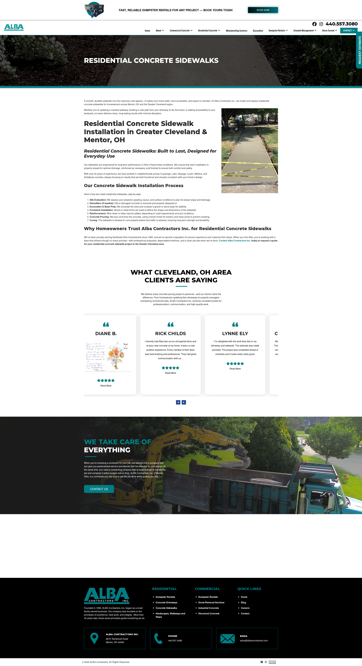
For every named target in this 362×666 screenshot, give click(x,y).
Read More (116, 372)
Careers (245, 608)
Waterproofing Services (236, 30)
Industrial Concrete (208, 608)
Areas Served (328, 30)
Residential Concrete (207, 30)
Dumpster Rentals (277, 30)
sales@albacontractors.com (254, 640)
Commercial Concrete (180, 30)
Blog (243, 602)
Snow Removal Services (211, 602)
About (158, 30)
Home (147, 30)
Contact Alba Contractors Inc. (235, 240)
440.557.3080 (342, 24)
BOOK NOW (263, 10)
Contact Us (99, 489)
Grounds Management (304, 30)
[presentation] (178, 402)
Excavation (258, 30)
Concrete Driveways (166, 602)
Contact (347, 30)
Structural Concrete (208, 613)
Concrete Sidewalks (166, 608)
